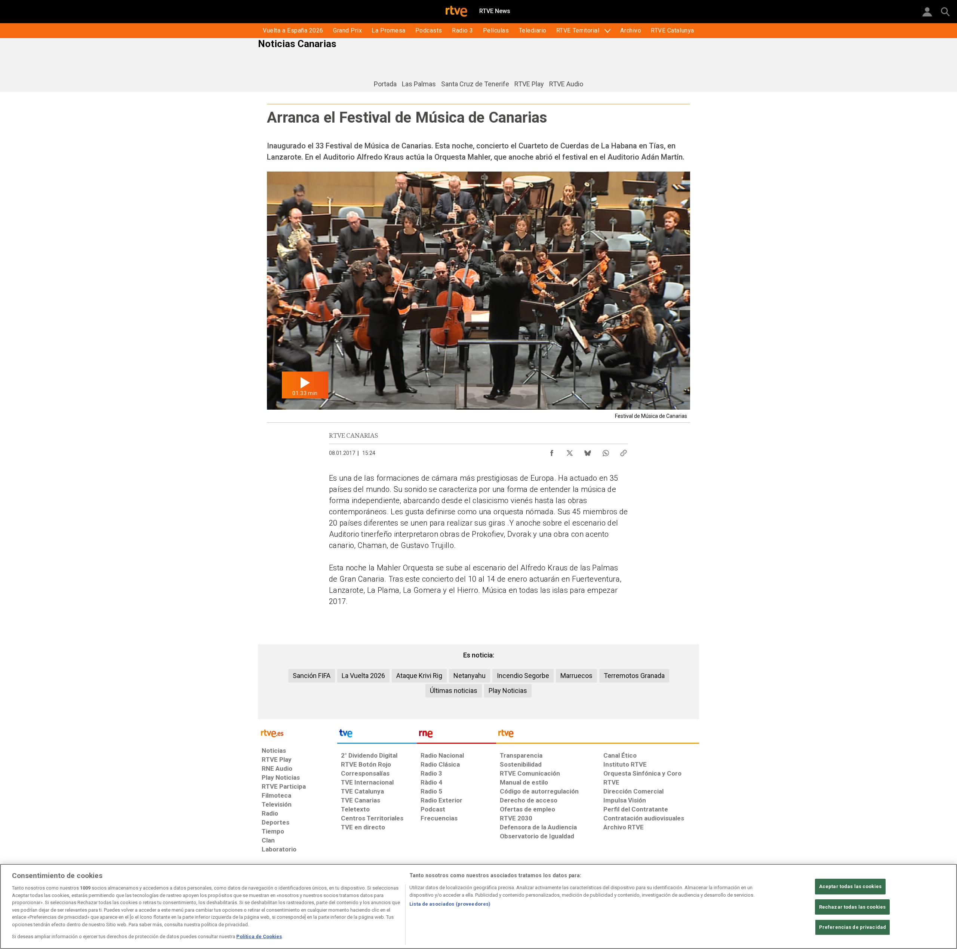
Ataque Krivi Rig (419, 676)
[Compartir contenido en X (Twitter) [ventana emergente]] (570, 451)
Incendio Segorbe (523, 676)
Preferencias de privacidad (852, 927)
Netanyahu (469, 676)
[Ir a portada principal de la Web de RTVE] (297, 733)
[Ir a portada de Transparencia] (597, 735)
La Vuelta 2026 (363, 676)
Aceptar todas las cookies (850, 886)
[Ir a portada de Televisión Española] (376, 735)
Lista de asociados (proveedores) (449, 904)
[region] (478, 906)
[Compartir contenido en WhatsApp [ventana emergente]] (606, 451)
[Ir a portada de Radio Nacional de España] (456, 735)
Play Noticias (508, 690)
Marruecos (576, 676)
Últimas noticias (453, 690)
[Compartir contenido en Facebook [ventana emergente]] (552, 451)
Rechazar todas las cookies (852, 907)
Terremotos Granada (634, 676)
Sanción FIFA (311, 676)
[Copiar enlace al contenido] (624, 451)
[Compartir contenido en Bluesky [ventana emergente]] (588, 451)
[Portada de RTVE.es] (456, 12)
